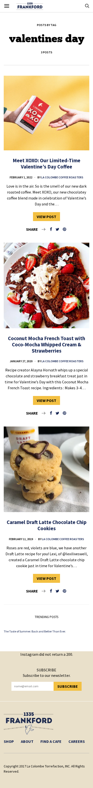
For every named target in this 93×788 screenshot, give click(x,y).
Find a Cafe (51, 741)
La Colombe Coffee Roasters (62, 177)
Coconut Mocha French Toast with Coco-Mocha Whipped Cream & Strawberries (46, 344)
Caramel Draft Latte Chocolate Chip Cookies (47, 525)
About (27, 741)
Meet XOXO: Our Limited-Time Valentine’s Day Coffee (46, 163)
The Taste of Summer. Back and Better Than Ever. (35, 631)
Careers (76, 741)
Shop (9, 741)
